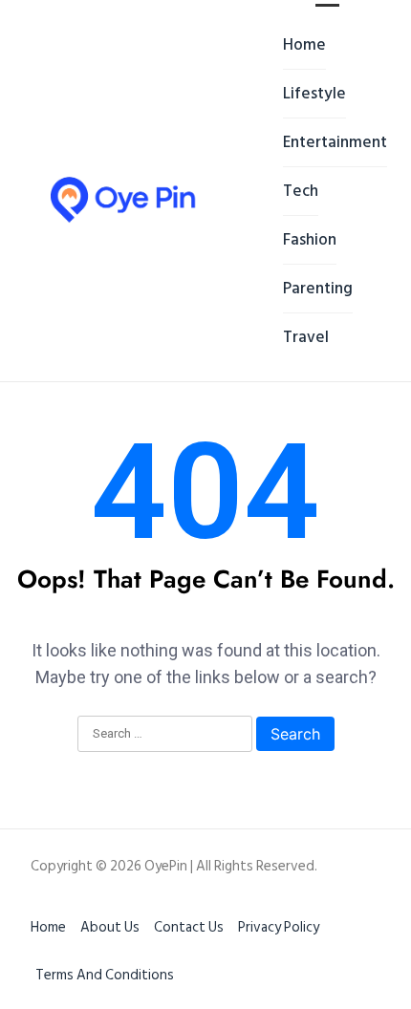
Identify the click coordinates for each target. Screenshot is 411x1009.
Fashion (309, 239)
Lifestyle (314, 93)
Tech (300, 191)
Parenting (318, 288)
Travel (306, 337)
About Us (110, 927)
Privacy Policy (278, 927)
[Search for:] (164, 735)
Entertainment (335, 142)
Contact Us (189, 927)
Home (304, 45)
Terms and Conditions (104, 975)
